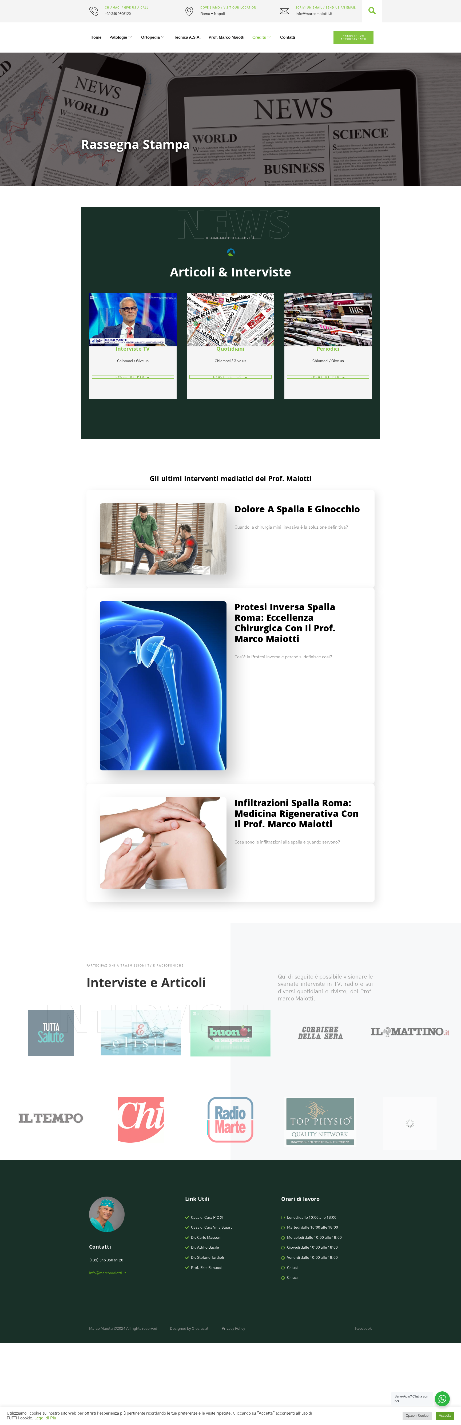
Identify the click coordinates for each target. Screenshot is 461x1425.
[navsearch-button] (372, 11)
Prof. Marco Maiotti (226, 37)
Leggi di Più (45, 1418)
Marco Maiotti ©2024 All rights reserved (123, 1329)
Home (95, 37)
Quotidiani (230, 349)
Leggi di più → (133, 377)
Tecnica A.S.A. (187, 37)
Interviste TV (133, 349)
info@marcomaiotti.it (107, 1273)
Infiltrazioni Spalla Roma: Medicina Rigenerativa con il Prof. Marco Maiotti (297, 815)
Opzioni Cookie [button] (417, 1416)
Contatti (287, 37)
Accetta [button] (445, 1416)
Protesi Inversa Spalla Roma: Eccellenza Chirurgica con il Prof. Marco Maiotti (285, 624)
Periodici (328, 349)
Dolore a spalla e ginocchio (297, 510)
